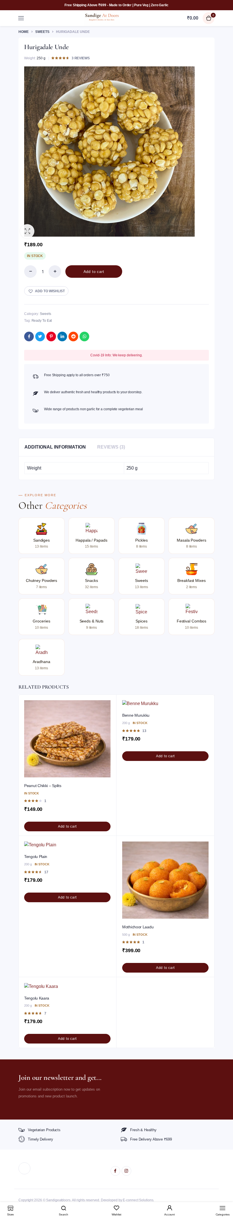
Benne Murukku (135, 715)
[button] (27, 231)
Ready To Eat (42, 321)
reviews (81, 58)
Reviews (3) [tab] (111, 447)
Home (23, 32)
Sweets (42, 32)
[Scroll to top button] (224, 1195)
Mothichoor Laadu (137, 927)
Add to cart (94, 272)
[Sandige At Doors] (102, 18)
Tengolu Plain (35, 856)
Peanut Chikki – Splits (42, 785)
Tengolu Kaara (36, 998)
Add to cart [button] (67, 826)
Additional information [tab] (55, 447)
